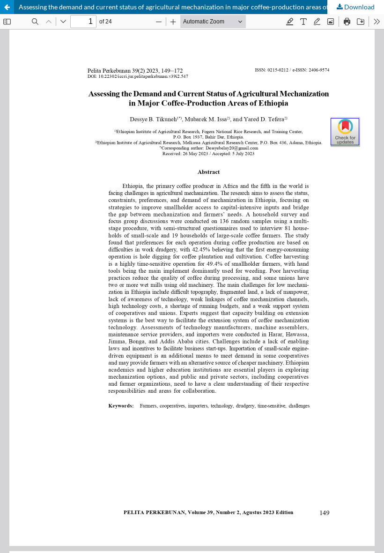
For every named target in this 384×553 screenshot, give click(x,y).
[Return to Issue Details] (7, 7)
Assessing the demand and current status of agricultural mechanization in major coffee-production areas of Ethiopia (186, 7)
